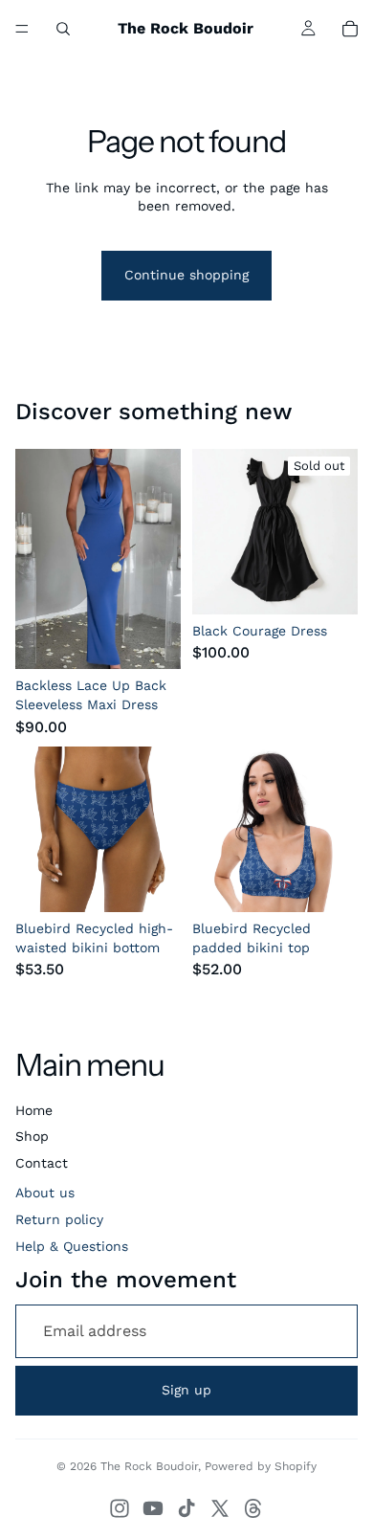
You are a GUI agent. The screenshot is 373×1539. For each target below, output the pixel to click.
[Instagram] (119, 1508)
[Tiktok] (186, 1508)
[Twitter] (219, 1508)
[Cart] (350, 29)
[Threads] (253, 1508)
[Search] (63, 29)
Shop (32, 1136)
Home (34, 1110)
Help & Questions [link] (71, 1246)
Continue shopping (186, 274)
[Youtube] (153, 1508)
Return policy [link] (59, 1219)
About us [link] (45, 1192)
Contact (41, 1163)
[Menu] (22, 29)
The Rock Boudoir (149, 1466)
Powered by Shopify (261, 1466)
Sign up (186, 1389)
